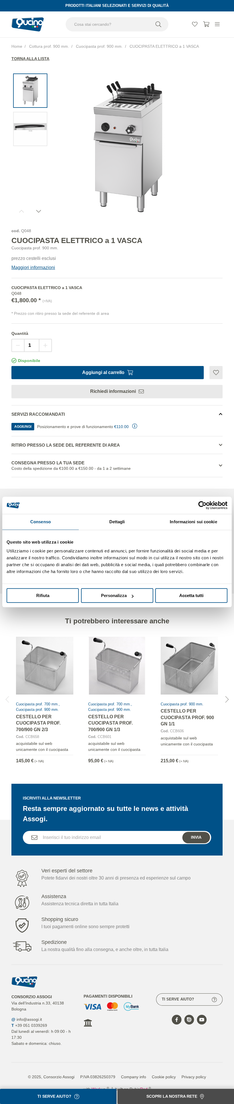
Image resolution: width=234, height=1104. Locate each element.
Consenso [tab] (40, 521)
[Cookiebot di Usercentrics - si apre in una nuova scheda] (202, 505)
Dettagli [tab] (117, 521)
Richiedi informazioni (113, 391)
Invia (196, 837)
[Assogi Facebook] (176, 1020)
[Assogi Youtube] (202, 1020)
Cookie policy (164, 1077)
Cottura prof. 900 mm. (49, 46)
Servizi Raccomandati (38, 414)
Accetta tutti (191, 595)
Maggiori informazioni (33, 267)
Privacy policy (193, 1077)
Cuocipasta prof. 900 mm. (99, 46)
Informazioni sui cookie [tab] (193, 521)
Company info (133, 1077)
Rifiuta (42, 595)
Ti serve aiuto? (178, 999)
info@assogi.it (29, 1019)
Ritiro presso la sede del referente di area (65, 445)
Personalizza (114, 595)
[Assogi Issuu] (189, 1020)
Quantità (19, 333)
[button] (227, 699)
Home (16, 46)
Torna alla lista (30, 58)
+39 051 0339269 (31, 1025)
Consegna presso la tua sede (71, 465)
